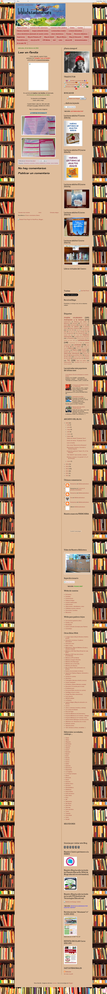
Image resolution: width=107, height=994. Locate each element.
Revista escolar (74, 351)
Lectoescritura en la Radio (75, 342)
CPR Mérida (46, 40)
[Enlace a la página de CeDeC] (72, 901)
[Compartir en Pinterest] (46, 161)
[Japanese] (81, 86)
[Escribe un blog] (41, 161)
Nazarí (67, 779)
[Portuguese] (78, 86)
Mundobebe (68, 624)
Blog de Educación (75, 37)
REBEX (86, 37)
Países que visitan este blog (82, 348)
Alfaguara (68, 741)
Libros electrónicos (57, 34)
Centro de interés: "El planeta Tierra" (76, 440)
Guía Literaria (69, 696)
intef (54, 40)
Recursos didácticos (80, 34)
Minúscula (68, 777)
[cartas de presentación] (72, 84)
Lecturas (48, 163)
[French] (85, 80)
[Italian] (80, 84)
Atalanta (67, 747)
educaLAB (68, 40)
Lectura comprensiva (40, 163)
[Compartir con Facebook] (44, 161)
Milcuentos (68, 612)
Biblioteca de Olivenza (71, 665)
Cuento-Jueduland (70, 682)
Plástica (74, 350)
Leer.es (67, 705)
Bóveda (67, 757)
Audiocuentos (67, 321)
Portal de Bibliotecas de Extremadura (75, 713)
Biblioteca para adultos (80, 321)
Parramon (68, 785)
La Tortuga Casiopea (70, 773)
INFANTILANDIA (69, 698)
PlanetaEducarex (22, 40)
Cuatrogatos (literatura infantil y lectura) (75, 680)
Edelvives (67, 765)
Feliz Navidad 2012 (82, 331)
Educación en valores (71, 326)
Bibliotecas (67, 323)
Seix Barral (68, 803)
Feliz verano (76, 335)
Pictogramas (67, 350)
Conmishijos (68, 628)
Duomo (67, 761)
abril (68, 431)
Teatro (87, 358)
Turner (67, 811)
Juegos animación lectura (40, 31)
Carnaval (74, 323)
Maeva (67, 775)
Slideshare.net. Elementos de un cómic (75, 721)
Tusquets (67, 813)
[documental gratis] (82, 82)
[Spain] (87, 82)
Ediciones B (68, 767)
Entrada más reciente (24, 212)
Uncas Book (68, 815)
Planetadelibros (69, 787)
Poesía (84, 350)
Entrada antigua (54, 212)
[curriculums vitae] (76, 80)
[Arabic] (87, 86)
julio (68, 425)
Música (70, 348)
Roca (66, 797)
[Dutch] (86, 84)
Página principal (22, 27)
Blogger (71, 983)
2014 (67, 466)
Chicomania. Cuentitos (71, 610)
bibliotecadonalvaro (34, 11)
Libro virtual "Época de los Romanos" (77, 445)
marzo (69, 434)
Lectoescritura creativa (58, 31)
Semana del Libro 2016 (78, 358)
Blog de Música (61, 37)
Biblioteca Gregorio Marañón (73, 659)
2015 (67, 464)
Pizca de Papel (69, 711)
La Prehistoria (70, 338)
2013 (67, 468)
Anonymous (73, 483)
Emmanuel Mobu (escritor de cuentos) (75, 690)
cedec (60, 40)
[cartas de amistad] (69, 82)
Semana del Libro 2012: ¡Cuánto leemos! (78, 407)
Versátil (67, 819)
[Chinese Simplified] (76, 88)
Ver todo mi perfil (68, 974)
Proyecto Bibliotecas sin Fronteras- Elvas (76, 717)
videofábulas (77, 362)
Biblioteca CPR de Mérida (72, 657)
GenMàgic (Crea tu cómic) (72, 692)
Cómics (72, 27)
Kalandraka (68, 769)
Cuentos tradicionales (71, 602)
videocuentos (67, 362)
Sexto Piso (68, 805)
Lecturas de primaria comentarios (77, 489)
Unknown (68, 971)
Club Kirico (68, 678)
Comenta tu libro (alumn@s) (39, 27)
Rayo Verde (68, 795)
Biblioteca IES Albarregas (72, 661)
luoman (55, 983)
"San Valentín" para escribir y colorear (77, 454)
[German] (76, 82)
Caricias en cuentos (70, 676)
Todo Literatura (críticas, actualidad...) (75, 727)
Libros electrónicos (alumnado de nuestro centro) (32, 34)
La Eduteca (68, 700)
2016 (67, 423)
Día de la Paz (82, 325)
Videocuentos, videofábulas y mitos (74, 606)
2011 (67, 473)
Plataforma (68, 789)
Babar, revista (69, 645)
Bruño (67, 755)
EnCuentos (68, 594)
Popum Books (69, 791)
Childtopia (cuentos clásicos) (73, 608)
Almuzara (67, 746)
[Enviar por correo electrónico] (40, 161)
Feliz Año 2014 (79, 330)
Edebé (67, 763)
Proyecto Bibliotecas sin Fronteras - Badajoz (77, 715)
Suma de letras (69, 809)
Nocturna (67, 781)
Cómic (65, 325)
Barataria (67, 751)
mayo (68, 429)
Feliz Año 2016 (72, 331)
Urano (67, 817)
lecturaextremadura (81, 40)
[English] (67, 80)
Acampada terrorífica (77, 396)
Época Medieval (74, 328)
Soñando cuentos (70, 723)
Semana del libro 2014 (78, 356)
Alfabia (67, 739)
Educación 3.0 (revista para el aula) (74, 686)
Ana (71, 497)
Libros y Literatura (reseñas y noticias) (75, 707)
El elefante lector (69, 688)
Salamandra (68, 801)
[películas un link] (69, 86)
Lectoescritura (83, 340)
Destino (67, 759)
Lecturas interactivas (75, 31)
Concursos (73, 325)
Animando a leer (69, 643)
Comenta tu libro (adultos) (58, 27)
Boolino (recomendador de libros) (74, 671)
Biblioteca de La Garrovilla (72, 663)
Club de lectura (84, 323)
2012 (67, 471)
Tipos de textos (81, 360)
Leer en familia (54, 163)
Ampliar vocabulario (73, 317)
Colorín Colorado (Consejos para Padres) (76, 626)
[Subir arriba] (104, 991)
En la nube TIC (21, 43)
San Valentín (82, 351)
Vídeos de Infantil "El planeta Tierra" (76, 438)
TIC (68, 360)
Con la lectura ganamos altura (73, 620)
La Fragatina (68, 771)
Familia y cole (69, 622)
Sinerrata (67, 807)
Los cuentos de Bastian (71, 709)
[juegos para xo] (83, 84)
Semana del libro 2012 (76, 355)
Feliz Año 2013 (70, 330)
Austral (67, 749)
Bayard (67, 753)
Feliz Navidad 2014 (80, 333)
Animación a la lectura (29, 163)
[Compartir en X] (43, 161)
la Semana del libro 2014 (82, 338)
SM (66, 799)
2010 (67, 475)
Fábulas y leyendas (23, 31)
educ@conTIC (35, 40)
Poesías (68, 34)
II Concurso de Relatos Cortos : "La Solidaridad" (80, 385)
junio (68, 427)
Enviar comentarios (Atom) (32, 215)
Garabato (67, 596)
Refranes (66, 351)
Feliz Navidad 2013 (68, 333)
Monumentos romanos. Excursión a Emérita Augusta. (76, 448)
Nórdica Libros (69, 783)
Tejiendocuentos (69, 725)
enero (69, 461)
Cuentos (80, 27)
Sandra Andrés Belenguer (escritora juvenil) (77, 719)
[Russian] (75, 86)
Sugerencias (21, 37)
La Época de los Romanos (82, 336)
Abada (67, 737)
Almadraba (68, 743)
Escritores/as (85, 328)
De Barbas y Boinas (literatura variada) (75, 684)
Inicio (40, 212)
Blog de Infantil (49, 37)
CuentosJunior (69, 598)
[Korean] (84, 86)
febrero (69, 436)
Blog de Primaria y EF (34, 37)
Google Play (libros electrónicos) (74, 694)
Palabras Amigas (69, 600)
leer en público (76, 346)
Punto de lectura (69, 793)
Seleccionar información (71, 353)
